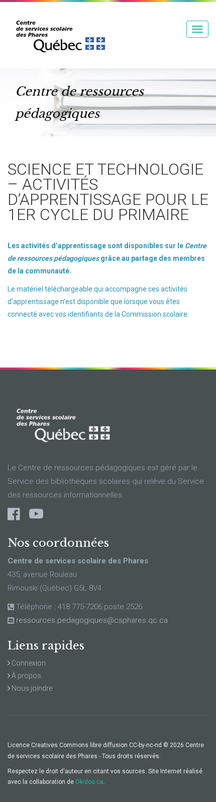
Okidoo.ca (89, 781)
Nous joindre (31, 688)
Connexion (28, 663)
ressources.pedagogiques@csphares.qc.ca (92, 620)
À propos (25, 676)
